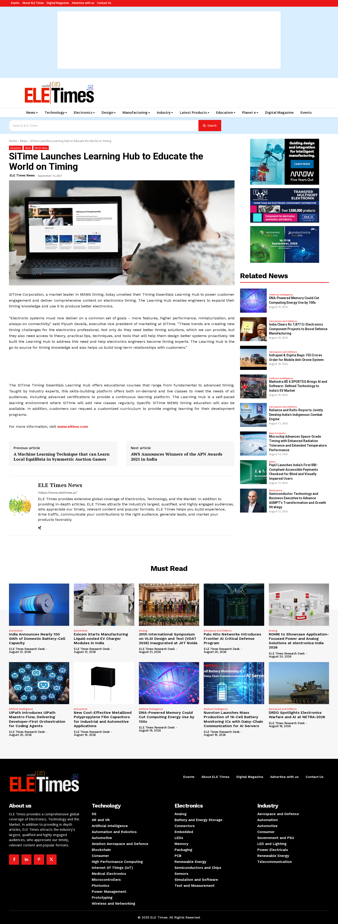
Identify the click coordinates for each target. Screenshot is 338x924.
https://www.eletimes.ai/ (57, 492)
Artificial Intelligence (281, 295)
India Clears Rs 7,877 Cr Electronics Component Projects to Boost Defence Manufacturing (298, 329)
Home (13, 141)
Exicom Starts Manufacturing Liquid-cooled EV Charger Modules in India (101, 638)
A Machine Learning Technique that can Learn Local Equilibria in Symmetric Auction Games (61, 457)
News (23, 141)
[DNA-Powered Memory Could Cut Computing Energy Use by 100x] (253, 300)
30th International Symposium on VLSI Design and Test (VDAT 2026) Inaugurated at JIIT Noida (168, 638)
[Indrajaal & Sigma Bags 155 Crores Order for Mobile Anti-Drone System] (253, 358)
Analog (143, 630)
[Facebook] (14, 859)
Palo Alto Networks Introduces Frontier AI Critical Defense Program (232, 638)
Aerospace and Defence (283, 321)
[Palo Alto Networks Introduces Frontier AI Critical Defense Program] (234, 605)
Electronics (275, 490)
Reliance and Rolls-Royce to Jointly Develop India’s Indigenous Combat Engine (296, 414)
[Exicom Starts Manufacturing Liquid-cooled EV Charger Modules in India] (104, 605)
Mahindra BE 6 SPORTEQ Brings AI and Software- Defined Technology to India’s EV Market (298, 386)
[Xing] (39, 527)
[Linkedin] (26, 859)
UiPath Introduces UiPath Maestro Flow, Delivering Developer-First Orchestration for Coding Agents (37, 719)
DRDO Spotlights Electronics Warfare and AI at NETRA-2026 (297, 714)
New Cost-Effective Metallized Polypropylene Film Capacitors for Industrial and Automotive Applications (103, 719)
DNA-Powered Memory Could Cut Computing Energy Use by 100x (166, 716)
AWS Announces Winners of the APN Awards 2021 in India (176, 457)
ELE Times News (22, 175)
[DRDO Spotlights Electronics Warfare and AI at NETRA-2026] (299, 683)
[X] (51, 859)
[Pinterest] (39, 859)
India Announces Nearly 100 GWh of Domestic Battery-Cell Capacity (37, 638)
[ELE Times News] (20, 505)
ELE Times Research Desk (27, 649)
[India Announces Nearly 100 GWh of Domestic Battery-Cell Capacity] (39, 605)
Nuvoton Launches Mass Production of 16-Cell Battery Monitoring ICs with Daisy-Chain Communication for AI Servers (233, 719)
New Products (277, 433)
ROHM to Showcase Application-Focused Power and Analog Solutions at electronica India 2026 (299, 641)
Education (15, 148)
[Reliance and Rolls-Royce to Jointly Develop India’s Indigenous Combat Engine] (253, 415)
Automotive (16, 630)
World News (41, 148)
